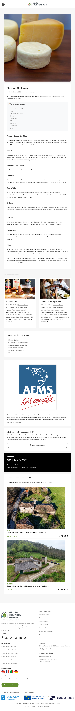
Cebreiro (12, 116)
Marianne (13, 123)
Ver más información (14, 422)
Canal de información (47, 703)
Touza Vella (13, 118)
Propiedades (43, 628)
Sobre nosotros (44, 614)
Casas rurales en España (9, 663)
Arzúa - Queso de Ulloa (17, 109)
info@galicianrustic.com (47, 649)
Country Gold (43, 624)
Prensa (58, 703)
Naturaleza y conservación (17, 345)
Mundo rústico (13, 340)
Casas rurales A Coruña (9, 650)
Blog (40, 634)
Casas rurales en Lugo (8, 646)
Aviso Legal (34, 703)
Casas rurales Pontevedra (9, 653)
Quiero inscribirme (10, 685)
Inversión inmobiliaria (15, 348)
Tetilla (11, 111)
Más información (12, 536)
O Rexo (12, 121)
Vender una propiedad (46, 631)
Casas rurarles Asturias (8, 660)
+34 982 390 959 (17, 459)
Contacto (42, 638)
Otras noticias (29, 92)
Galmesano (13, 126)
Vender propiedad (38, 445)
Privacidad (18, 703)
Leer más (31, 324)
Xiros (11, 128)
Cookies (26, 703)
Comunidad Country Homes (18, 342)
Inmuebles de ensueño (16, 350)
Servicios (42, 618)
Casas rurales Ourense (8, 656)
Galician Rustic (43, 621)
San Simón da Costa (16, 113)
